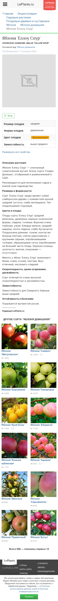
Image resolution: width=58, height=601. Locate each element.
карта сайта (26, 569)
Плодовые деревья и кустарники (28, 21)
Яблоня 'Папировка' (42, 389)
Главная (8, 13)
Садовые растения (18, 17)
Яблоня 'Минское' (12, 498)
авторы (41, 567)
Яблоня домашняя (32, 24)
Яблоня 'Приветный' (13, 537)
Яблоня (11, 24)
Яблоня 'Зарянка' (40, 460)
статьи (23, 565)
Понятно (29, 596)
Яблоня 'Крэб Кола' (13, 424)
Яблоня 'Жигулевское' (9, 352)
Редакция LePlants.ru (13, 311)
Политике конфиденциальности (33, 590)
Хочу (9, 115)
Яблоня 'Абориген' (41, 424)
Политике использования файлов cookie (30, 587)
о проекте (43, 563)
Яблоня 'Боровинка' (13, 389)
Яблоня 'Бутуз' (39, 537)
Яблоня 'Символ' (40, 351)
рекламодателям (46, 571)
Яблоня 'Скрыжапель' (38, 500)
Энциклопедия (27, 13)
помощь (24, 573)
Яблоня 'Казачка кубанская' (11, 461)
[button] (29, 80)
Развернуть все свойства (16, 152)
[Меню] (5, 4)
